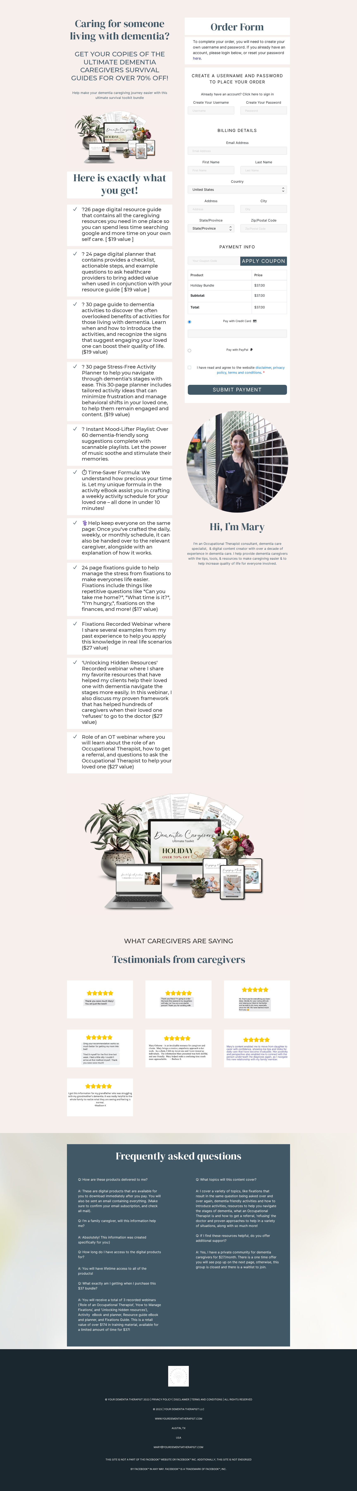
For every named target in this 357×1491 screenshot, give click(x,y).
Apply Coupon (263, 261)
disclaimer (263, 367)
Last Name (263, 162)
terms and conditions (244, 372)
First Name (210, 162)
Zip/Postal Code (263, 220)
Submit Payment (237, 390)
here (197, 58)
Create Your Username (211, 102)
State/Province (211, 220)
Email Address (237, 143)
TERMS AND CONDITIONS (207, 1399)
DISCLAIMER (181, 1399)
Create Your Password (263, 102)
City (264, 201)
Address (211, 201)
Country (237, 181)
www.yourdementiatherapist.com (178, 1418)
